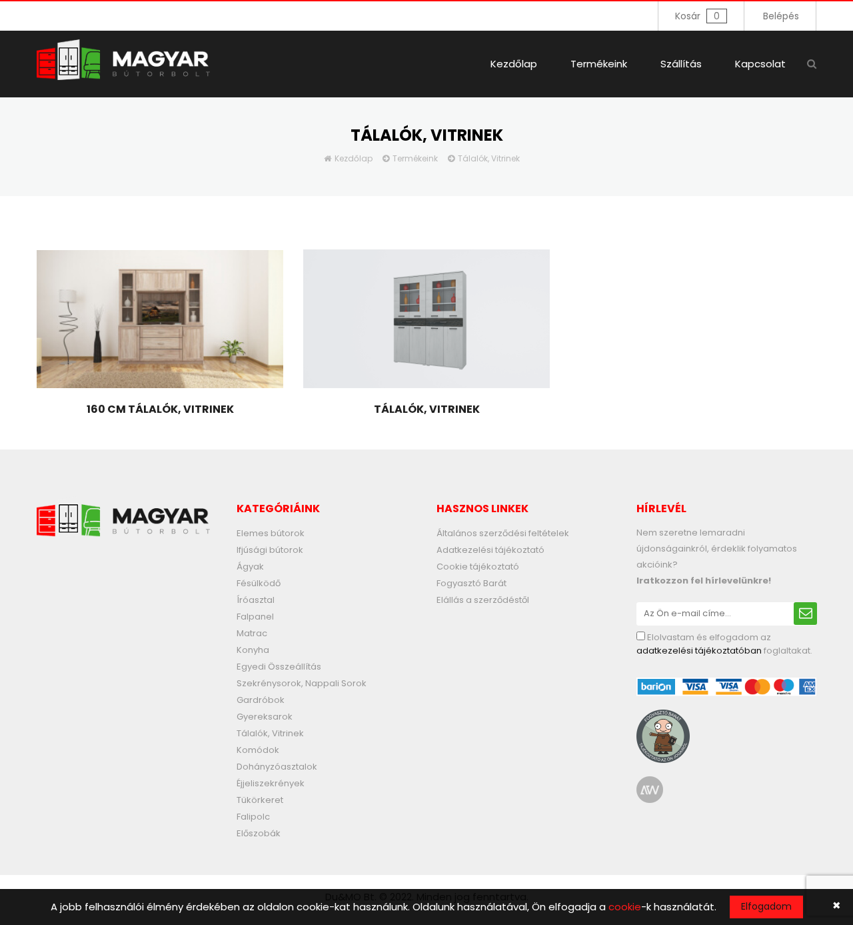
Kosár (697, 16)
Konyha (253, 650)
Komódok (258, 750)
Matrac (252, 633)
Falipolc (253, 816)
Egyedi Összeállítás (279, 666)
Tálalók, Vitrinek (489, 158)
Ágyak (250, 566)
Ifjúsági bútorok (270, 550)
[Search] (811, 64)
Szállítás (681, 64)
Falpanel (255, 616)
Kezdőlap (513, 64)
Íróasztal (256, 600)
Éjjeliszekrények (271, 783)
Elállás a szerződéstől (482, 600)
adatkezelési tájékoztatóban (699, 650)
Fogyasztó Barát (471, 583)
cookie (624, 907)
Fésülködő (259, 583)
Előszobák (259, 833)
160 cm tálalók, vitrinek (160, 409)
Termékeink (598, 64)
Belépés (781, 16)
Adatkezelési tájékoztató (490, 550)
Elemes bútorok (271, 533)
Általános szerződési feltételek (502, 533)
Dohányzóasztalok (277, 766)
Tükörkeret (260, 800)
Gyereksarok (265, 716)
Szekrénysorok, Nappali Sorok (302, 683)
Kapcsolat (760, 64)
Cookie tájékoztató (477, 566)
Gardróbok (261, 700)
